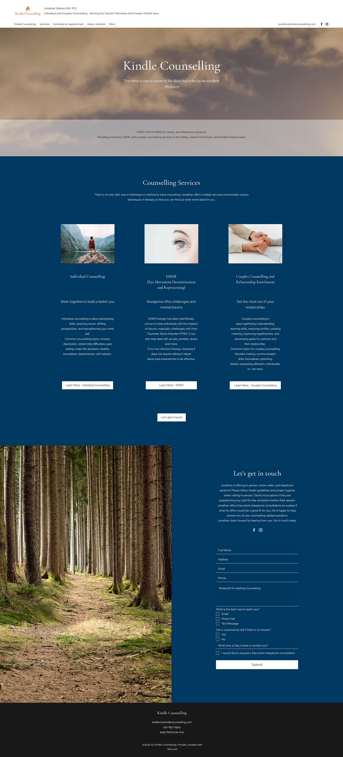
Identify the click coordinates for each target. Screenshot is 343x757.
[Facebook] (321, 24)
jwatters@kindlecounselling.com (297, 24)
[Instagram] (327, 24)
